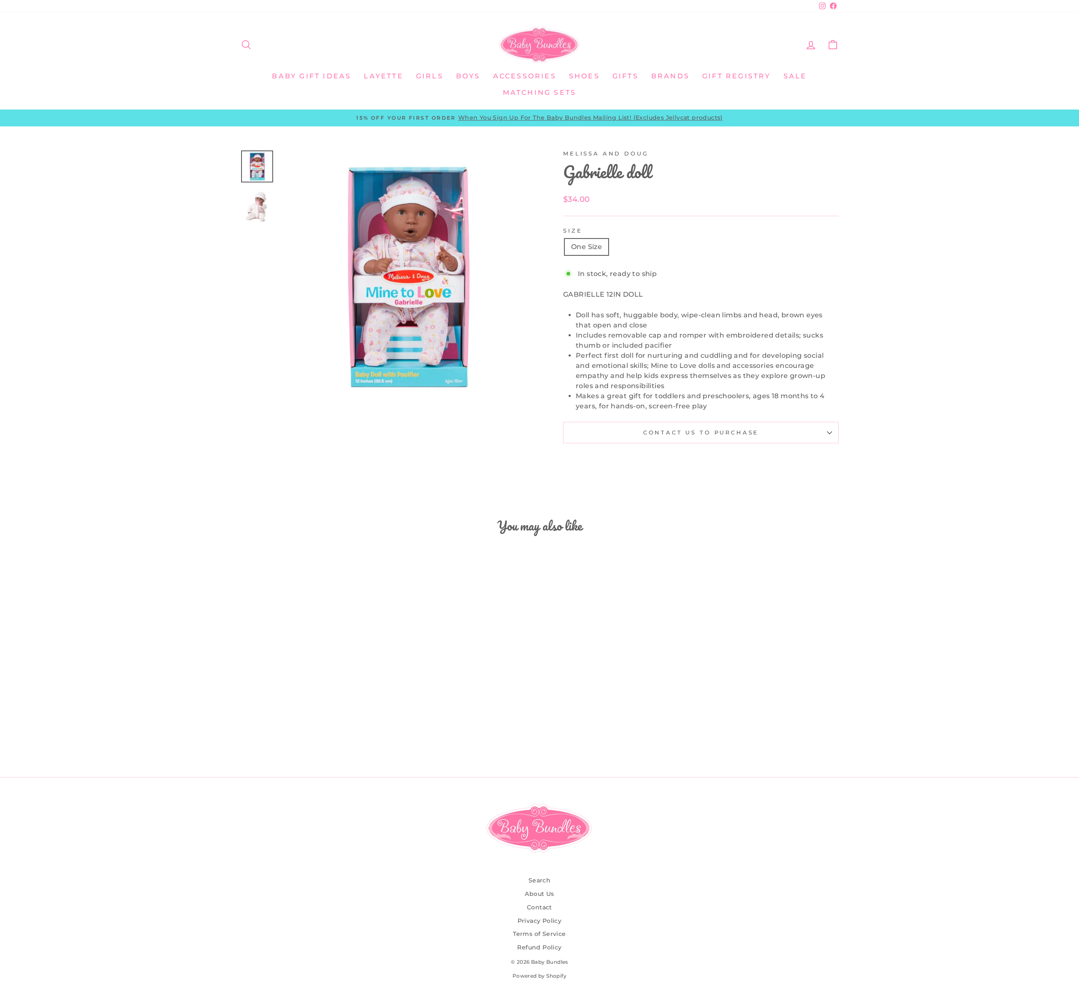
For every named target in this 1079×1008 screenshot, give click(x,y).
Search (539, 880)
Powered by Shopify (539, 976)
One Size (586, 247)
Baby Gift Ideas (311, 76)
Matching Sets (540, 92)
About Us (539, 893)
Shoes (584, 76)
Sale (795, 76)
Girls (429, 76)
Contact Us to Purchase (701, 432)
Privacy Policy (540, 920)
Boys (468, 76)
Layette (383, 76)
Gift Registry (736, 76)
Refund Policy (539, 947)
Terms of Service (539, 933)
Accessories (524, 76)
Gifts (625, 76)
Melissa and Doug (605, 153)
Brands (670, 76)
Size (572, 231)
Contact (539, 907)
